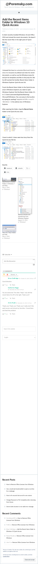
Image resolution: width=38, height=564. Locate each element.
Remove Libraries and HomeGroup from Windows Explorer (24, 216)
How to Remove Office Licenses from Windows (19, 484)
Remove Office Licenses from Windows (23, 525)
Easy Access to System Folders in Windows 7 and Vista (8, 183)
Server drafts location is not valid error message (19, 506)
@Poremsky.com (19, 4)
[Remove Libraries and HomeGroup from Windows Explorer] (25, 196)
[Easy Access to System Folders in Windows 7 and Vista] (9, 179)
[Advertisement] (19, 363)
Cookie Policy (6, 556)
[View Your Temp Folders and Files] (9, 228)
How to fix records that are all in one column (19, 495)
